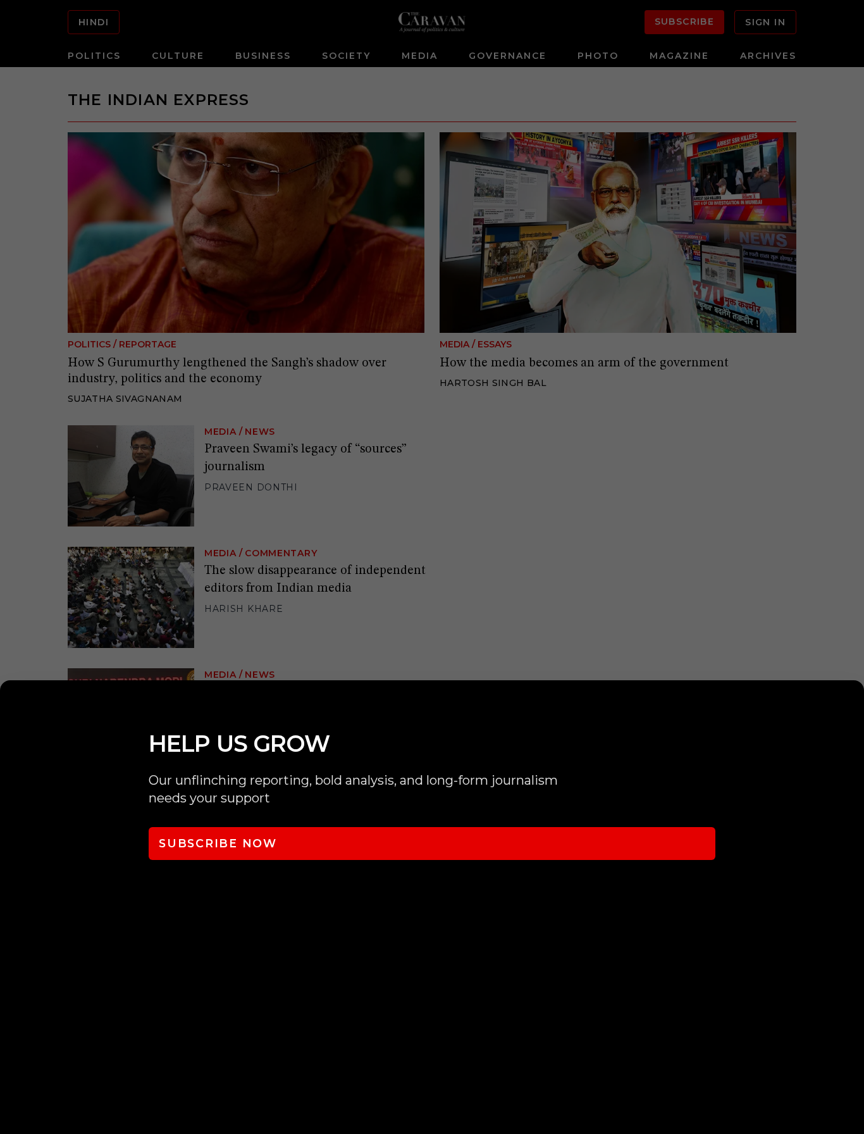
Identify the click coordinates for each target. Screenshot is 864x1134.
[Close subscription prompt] (851, 706)
